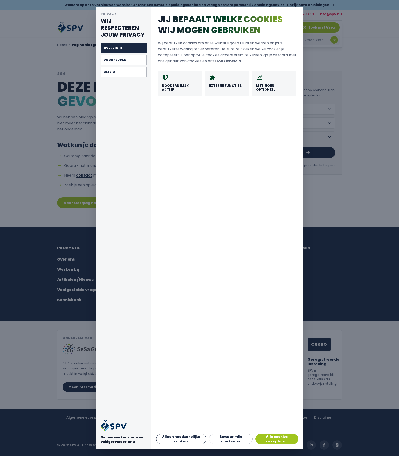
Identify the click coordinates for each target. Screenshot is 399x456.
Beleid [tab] (109, 72)
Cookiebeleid (228, 61)
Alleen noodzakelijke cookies (181, 439)
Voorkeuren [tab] (115, 60)
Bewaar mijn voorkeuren (231, 439)
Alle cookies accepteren (277, 439)
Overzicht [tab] (113, 48)
